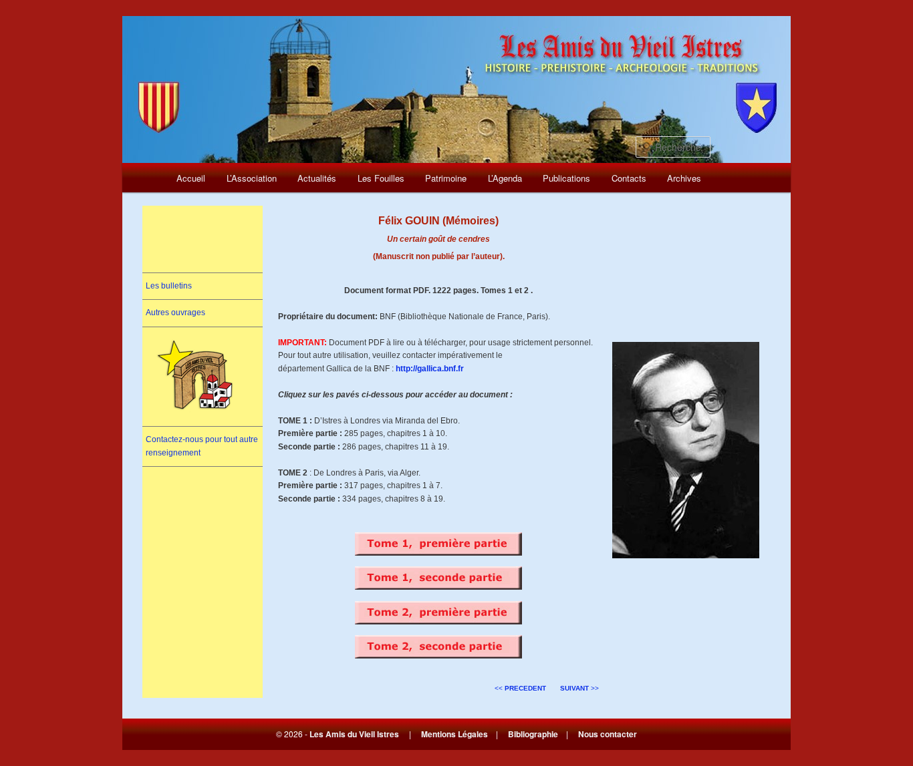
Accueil (190, 178)
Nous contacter (607, 734)
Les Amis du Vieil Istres (354, 734)
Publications (566, 178)
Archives (684, 178)
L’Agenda (505, 178)
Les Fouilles (381, 178)
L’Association (252, 178)
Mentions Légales (454, 734)
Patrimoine (446, 178)
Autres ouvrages (175, 312)
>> (579, 688)
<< (520, 688)
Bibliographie (533, 734)
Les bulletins (169, 286)
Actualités (316, 178)
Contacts (629, 178)
